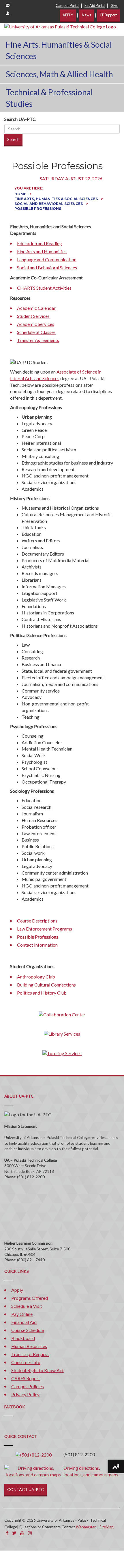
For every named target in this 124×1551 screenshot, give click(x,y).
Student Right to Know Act (37, 1370)
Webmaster (85, 1527)
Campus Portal (67, 5)
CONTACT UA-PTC (25, 1489)
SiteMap (106, 1527)
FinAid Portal (94, 5)
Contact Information (37, 944)
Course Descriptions (37, 920)
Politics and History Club (42, 992)
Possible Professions (37, 936)
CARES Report (25, 1378)
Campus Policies (27, 1386)
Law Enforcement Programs (44, 928)
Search (13, 139)
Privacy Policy (25, 1394)
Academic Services (35, 324)
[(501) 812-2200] (34, 1454)
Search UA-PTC (20, 119)
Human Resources (29, 1346)
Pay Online (22, 1314)
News (86, 15)
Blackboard (23, 1338)
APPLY (68, 15)
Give (114, 5)
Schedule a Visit (26, 1306)
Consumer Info (25, 1362)
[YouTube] (22, 1532)
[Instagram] (30, 1532)
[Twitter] (14, 1532)
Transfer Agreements (38, 340)
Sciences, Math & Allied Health (59, 74)
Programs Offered (29, 1298)
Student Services (33, 316)
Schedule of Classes (36, 332)
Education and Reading (39, 243)
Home (20, 194)
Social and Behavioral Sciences (49, 204)
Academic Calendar (36, 308)
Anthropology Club (36, 976)
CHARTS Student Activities (44, 288)
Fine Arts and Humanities (42, 251)
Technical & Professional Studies (49, 98)
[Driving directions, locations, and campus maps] (33, 1470)
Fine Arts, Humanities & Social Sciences (59, 50)
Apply (17, 1290)
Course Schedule (27, 1330)
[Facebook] (7, 1532)
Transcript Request (30, 1354)
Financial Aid (24, 1322)
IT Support (108, 15)
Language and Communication (46, 259)
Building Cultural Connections (46, 984)
